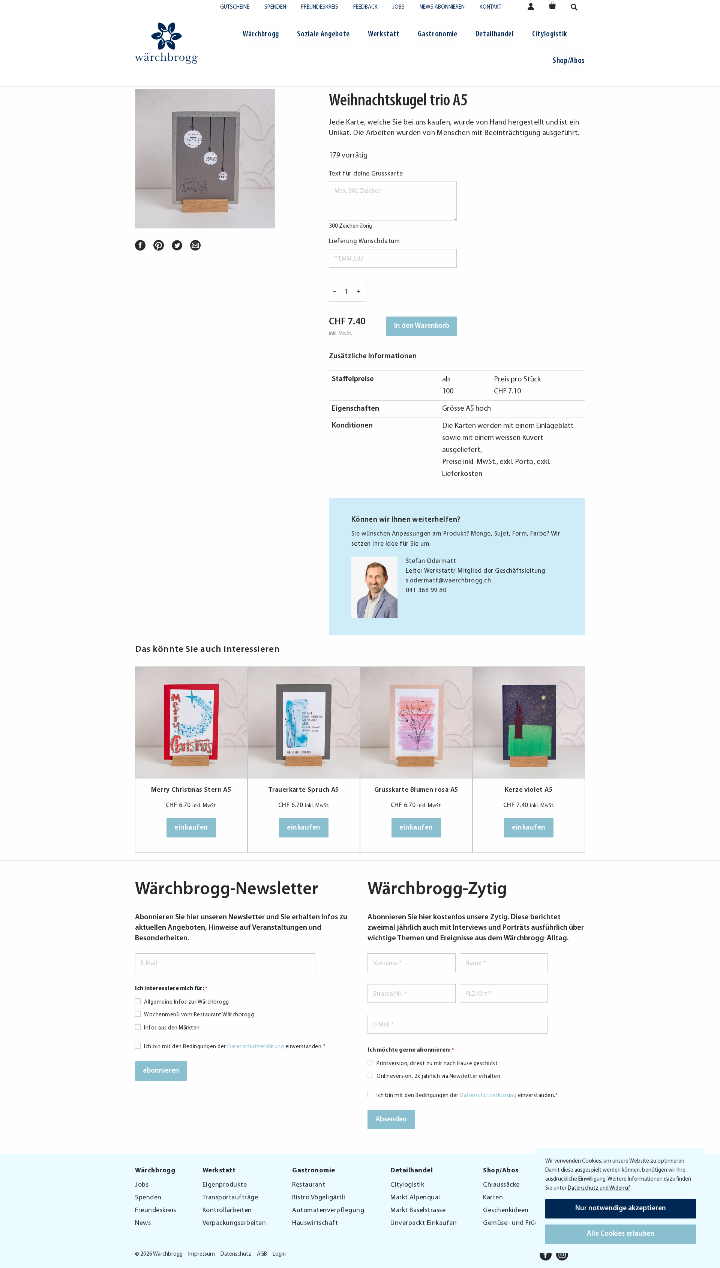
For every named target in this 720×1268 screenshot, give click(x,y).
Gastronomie (437, 34)
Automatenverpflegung (328, 1210)
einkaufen (191, 827)
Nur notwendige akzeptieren (620, 1208)
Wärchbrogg (261, 34)
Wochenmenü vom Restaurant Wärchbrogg (199, 1015)
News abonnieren (442, 7)
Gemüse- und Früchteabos (523, 1223)
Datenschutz (235, 1254)
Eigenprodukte (224, 1185)
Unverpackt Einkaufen (423, 1223)
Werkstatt (384, 34)
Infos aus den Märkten (172, 1028)
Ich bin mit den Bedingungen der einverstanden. (235, 1047)
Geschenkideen (506, 1210)
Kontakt (490, 7)
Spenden (275, 7)
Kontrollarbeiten (227, 1210)
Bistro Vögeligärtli (318, 1197)
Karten (493, 1197)
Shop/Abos (569, 61)
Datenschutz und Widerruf (599, 1188)
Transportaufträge (230, 1197)
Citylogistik (549, 34)
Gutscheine (234, 7)
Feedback (365, 7)
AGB (262, 1254)
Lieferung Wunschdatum (364, 241)
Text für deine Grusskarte (366, 174)
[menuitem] (261, 35)
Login (279, 1254)
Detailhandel (495, 34)
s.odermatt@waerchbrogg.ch (448, 581)
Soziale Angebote (323, 34)
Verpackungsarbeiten (234, 1223)
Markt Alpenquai (415, 1197)
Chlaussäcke (501, 1185)
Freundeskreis (319, 7)
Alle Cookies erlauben (620, 1234)
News (143, 1223)
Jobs (399, 7)
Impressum (201, 1254)
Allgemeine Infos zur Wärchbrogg (186, 1002)
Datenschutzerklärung (255, 1047)
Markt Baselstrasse (418, 1210)
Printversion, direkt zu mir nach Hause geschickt (437, 1064)
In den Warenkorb (421, 326)
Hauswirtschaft (315, 1223)
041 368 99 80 (426, 590)
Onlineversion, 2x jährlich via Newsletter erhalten (438, 1076)
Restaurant (308, 1185)
